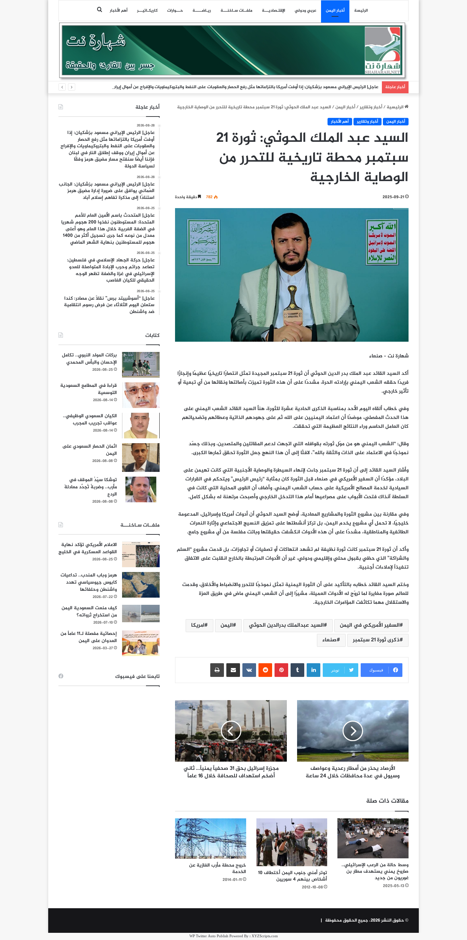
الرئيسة (361, 10)
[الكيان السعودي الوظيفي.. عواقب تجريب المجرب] (141, 425)
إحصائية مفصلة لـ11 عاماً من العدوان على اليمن (89, 637)
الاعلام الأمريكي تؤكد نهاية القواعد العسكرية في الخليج (87, 548)
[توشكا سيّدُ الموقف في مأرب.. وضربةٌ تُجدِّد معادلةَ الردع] (141, 489)
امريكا (197, 625)
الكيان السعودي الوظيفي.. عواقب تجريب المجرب (90, 419)
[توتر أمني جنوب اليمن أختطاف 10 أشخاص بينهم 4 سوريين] (292, 842)
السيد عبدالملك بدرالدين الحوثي (286, 625)
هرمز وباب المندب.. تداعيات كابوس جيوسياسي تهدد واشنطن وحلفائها (89, 582)
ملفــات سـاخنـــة (236, 10)
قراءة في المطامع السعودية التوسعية (88, 389)
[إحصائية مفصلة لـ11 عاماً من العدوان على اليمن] (141, 643)
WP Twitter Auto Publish (208, 936)
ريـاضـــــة (201, 10)
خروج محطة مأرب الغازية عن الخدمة (217, 868)
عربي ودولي (305, 10)
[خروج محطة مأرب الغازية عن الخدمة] (210, 838)
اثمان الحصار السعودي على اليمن (89, 450)
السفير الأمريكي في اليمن (370, 625)
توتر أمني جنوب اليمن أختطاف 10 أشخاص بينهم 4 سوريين (292, 876)
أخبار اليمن (335, 10)
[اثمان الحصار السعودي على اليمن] (141, 457)
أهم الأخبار (119, 10)
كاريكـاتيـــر (147, 10)
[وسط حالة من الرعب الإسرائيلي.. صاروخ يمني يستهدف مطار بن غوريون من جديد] (373, 838)
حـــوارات (175, 10)
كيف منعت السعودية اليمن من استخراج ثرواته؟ (89, 611)
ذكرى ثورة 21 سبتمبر (376, 640)
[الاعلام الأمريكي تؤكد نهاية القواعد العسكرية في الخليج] (141, 554)
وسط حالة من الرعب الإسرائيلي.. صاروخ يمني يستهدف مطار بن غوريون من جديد (375, 871)
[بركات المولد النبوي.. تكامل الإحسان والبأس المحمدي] (141, 365)
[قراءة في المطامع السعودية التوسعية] (141, 395)
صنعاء (329, 640)
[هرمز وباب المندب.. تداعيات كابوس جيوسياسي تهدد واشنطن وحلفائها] (141, 585)
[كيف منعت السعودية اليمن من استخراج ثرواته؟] (141, 613)
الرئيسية (395, 107)
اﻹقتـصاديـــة (273, 10)
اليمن (227, 625)
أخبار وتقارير (371, 107)
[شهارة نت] (233, 52)
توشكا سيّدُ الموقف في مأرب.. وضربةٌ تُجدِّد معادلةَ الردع (90, 487)
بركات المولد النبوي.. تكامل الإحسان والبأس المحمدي (89, 358)
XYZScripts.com (265, 936)
